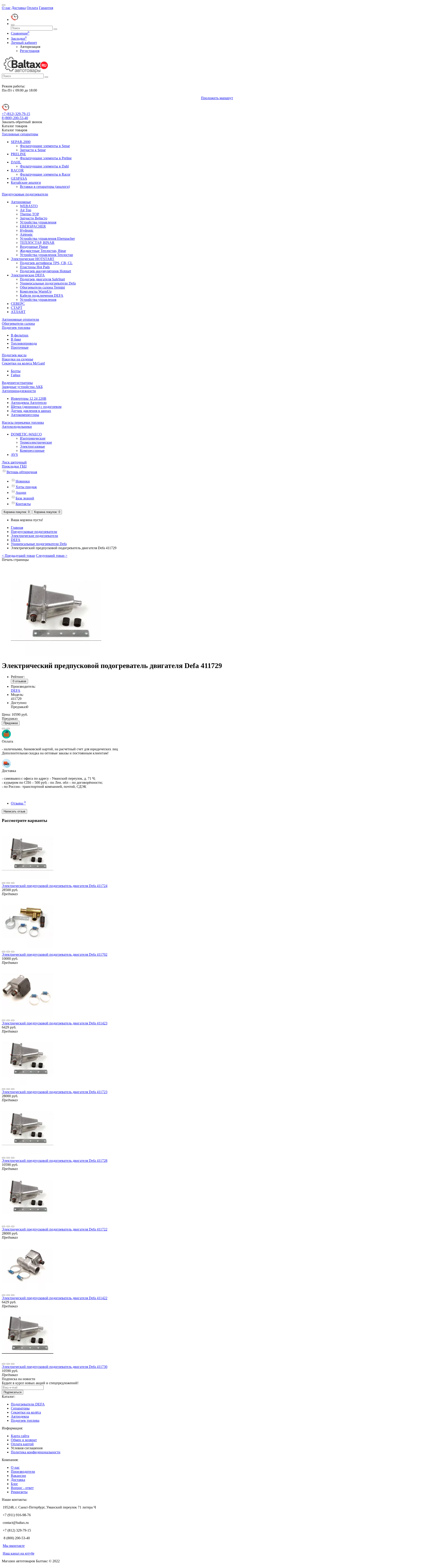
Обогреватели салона (18, 323)
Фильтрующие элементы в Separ (45, 146)
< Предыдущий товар (18, 556)
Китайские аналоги (26, 182)
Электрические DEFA (28, 275)
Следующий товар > (51, 556)
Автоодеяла (20, 1416)
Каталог (14, 130)
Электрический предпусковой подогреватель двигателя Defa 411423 (54, 1023)
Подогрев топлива (16, 327)
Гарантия (46, 8)
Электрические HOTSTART (32, 259)
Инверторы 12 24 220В (28, 398)
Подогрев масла (14, 355)
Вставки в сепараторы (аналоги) (45, 186)
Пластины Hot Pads (35, 267)
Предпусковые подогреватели (25, 194)
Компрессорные (32, 450)
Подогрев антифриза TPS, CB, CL (46, 263)
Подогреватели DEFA (28, 1404)
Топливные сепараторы (20, 134)
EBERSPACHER (33, 226)
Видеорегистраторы (17, 383)
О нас (6, 8)
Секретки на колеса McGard (23, 363)
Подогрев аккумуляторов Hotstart (45, 271)
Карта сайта (20, 1436)
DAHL (16, 162)
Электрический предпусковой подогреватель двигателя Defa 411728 (54, 1161)
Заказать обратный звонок (22, 122)
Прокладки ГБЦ (14, 466)
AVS (14, 455)
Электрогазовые (32, 446)
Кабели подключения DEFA (41, 295)
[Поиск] (12, 25)
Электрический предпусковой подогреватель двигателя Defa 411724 (54, 886)
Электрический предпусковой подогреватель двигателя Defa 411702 (54, 954)
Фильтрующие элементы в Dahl (44, 166)
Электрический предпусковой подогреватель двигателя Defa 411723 (54, 1092)
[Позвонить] (14, 19)
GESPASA (19, 178)
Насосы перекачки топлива (23, 422)
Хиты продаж (26, 487)
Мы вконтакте (14, 1546)
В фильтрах (19, 335)
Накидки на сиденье (17, 359)
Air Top (25, 210)
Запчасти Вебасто (33, 218)
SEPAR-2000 (21, 142)
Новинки (23, 481)
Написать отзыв (14, 811)
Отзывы (18, 803)
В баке (16, 339)
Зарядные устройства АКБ (22, 387)
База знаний (25, 498)
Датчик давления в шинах (31, 411)
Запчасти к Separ (33, 150)
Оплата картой (22, 1444)
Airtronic (26, 234)
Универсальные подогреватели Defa (48, 283)
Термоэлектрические (36, 442)
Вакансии (18, 1476)
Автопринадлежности (19, 391)
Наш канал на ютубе (18, 1553)
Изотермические (32, 438)
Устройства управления (38, 222)
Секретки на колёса (26, 1412)
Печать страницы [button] (15, 560)
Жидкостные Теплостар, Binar (43, 251)
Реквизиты (19, 1492)
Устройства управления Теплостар (46, 255)
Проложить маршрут (217, 98)
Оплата (32, 8)
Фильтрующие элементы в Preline (46, 158)
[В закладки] (3, 728)
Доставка (19, 8)
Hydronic (26, 230)
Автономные (21, 202)
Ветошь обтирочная (22, 472)
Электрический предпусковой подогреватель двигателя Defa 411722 (54, 1229)
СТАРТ (16, 308)
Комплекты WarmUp (36, 291)
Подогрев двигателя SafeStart (42, 279)
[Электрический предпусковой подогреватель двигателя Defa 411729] (56, 655)
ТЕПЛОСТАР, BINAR (37, 243)
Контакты (23, 504)
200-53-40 (15, 118)
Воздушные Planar (34, 247)
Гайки (15, 375)
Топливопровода (24, 343)
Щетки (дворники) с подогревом (36, 407)
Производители (23, 1471)
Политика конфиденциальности (35, 1452)
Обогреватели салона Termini (42, 287)
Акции (21, 492)
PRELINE (18, 154)
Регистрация (29, 51)
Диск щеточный (14, 462)
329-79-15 (16, 114)
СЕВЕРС (18, 304)
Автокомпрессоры (25, 415)
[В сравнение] (8, 728)
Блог (14, 1484)
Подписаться (12, 1392)
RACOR (17, 170)
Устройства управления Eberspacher (47, 238)
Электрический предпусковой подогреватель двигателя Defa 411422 (54, 1298)
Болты (16, 371)
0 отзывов (19, 681)
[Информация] (3, 5)
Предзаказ (11, 723)
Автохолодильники (17, 426)
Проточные (19, 347)
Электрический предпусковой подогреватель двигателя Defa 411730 (54, 1367)
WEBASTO (29, 206)
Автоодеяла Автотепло (29, 403)
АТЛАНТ (18, 312)
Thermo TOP (29, 214)
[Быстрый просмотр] (12, 883)
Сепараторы (20, 1408)
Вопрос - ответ (22, 1488)
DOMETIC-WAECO (26, 434)
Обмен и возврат (24, 1440)
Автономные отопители (20, 319)
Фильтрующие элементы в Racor (45, 174)
